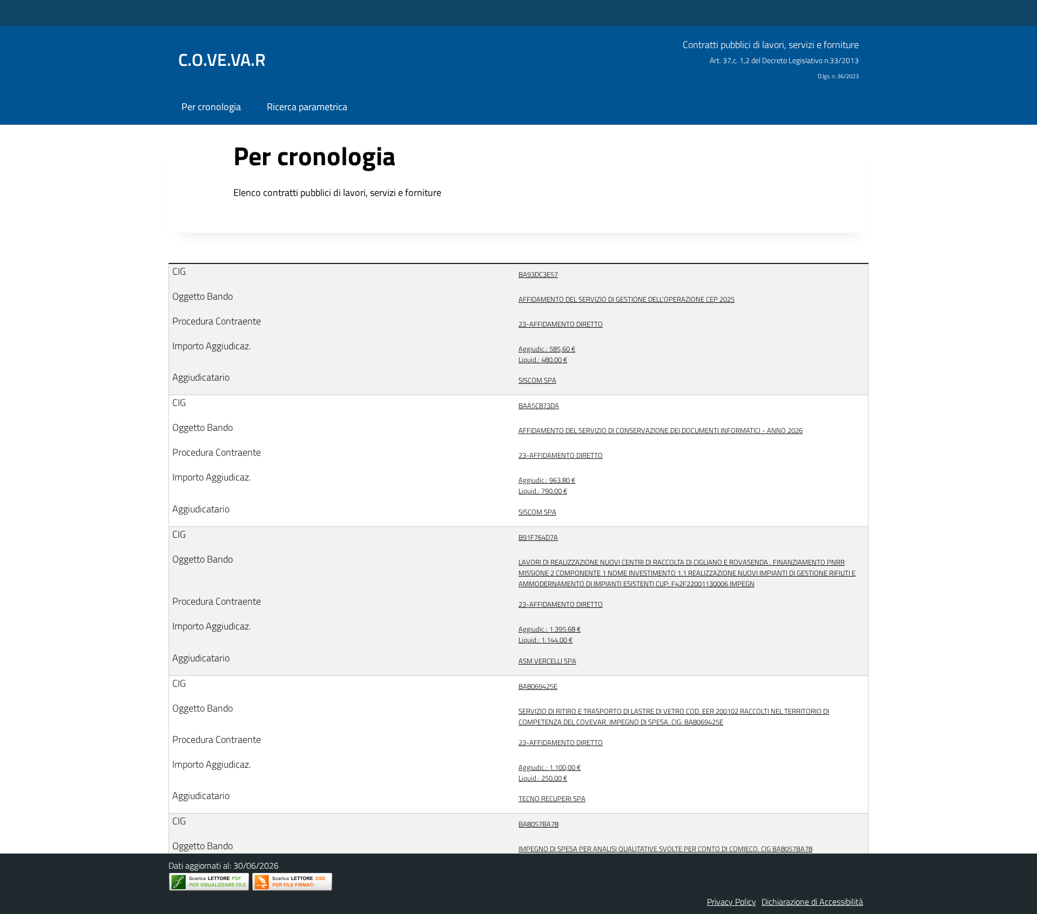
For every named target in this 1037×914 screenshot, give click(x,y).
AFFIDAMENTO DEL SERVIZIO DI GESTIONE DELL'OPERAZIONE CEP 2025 (626, 299)
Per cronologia (211, 106)
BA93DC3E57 (538, 274)
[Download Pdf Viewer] (209, 881)
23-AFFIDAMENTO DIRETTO (560, 324)
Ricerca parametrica (307, 106)
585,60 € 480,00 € (546, 354)
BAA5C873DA (538, 405)
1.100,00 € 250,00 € (549, 772)
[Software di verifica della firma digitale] (292, 881)
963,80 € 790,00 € (546, 485)
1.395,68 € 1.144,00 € (549, 634)
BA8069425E (537, 686)
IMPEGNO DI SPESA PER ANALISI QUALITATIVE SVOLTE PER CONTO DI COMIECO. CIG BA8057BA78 (665, 848)
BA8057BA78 (538, 823)
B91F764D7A (538, 537)
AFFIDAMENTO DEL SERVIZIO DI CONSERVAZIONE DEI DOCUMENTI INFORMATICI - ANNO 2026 (660, 430)
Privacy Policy (731, 901)
